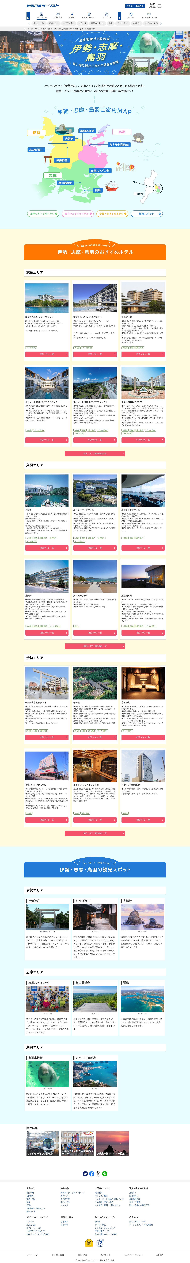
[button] (135, 6)
